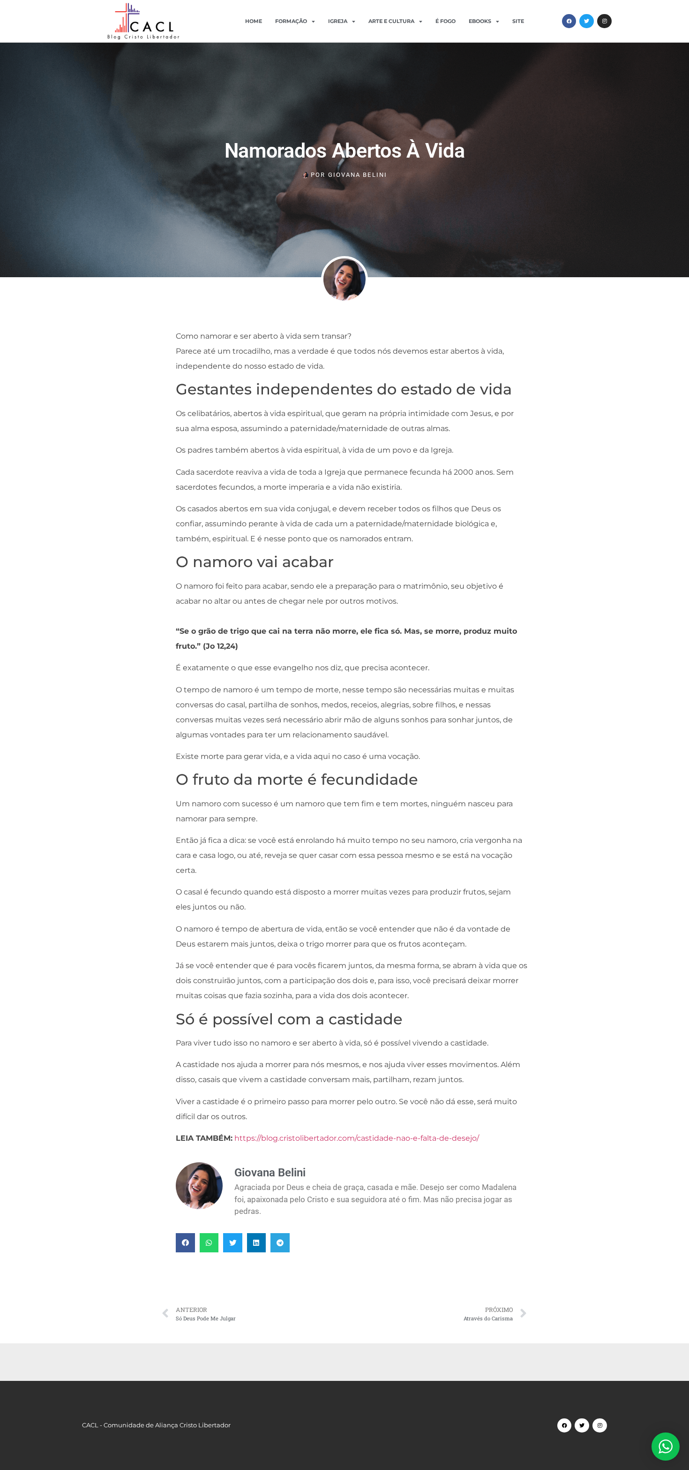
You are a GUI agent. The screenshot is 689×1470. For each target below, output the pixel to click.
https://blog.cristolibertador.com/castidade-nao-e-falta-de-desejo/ (356, 1138)
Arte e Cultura (391, 21)
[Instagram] (604, 21)
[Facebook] (569, 21)
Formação (291, 21)
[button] (185, 1242)
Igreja (337, 21)
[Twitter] (586, 21)
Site (518, 21)
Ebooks (480, 21)
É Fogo (445, 21)
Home (253, 21)
